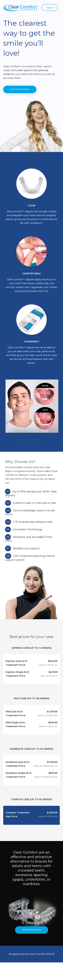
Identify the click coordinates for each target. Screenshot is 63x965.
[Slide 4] (35, 439)
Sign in (50, 7)
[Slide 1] (23, 439)
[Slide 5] (38, 439)
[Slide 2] (29, 439)
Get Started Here (20, 89)
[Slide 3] (32, 439)
